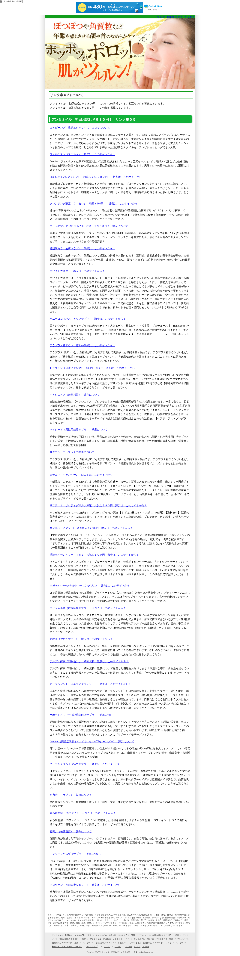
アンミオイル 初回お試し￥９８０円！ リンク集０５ (175, 17)
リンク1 (107, 946)
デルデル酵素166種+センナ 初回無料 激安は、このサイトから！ (89, 661)
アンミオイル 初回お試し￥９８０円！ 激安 (71, 935)
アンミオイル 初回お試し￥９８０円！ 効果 (153, 939)
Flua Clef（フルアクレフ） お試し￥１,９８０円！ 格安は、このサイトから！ (97, 176)
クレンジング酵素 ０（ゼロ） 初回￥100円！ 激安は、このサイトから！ (95, 203)
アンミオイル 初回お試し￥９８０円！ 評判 (109, 939)
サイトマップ (92, 946)
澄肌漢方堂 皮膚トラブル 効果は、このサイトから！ (82, 248)
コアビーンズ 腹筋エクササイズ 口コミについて (80, 127)
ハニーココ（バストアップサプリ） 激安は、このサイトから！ (88, 318)
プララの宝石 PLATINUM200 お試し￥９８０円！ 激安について (89, 226)
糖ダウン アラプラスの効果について (72, 452)
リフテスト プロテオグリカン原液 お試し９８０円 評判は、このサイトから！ (98, 505)
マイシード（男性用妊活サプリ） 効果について (78, 429)
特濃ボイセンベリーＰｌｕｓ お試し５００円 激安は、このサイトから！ (94, 554)
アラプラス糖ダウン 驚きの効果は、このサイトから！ (82, 345)
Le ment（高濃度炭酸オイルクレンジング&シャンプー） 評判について (92, 741)
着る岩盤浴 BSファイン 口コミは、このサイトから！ (83, 813)
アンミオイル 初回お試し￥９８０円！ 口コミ (150, 943)
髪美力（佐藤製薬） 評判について (71, 831)
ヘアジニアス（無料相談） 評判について (75, 394)
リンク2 (118, 946)
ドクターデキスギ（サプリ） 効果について (76, 853)
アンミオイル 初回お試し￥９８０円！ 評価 (159, 935)
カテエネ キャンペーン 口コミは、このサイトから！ (82, 474)
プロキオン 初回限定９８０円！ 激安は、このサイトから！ (86, 884)
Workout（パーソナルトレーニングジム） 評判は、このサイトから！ (91, 585)
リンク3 (128, 946)
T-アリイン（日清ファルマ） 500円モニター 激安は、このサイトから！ (93, 368)
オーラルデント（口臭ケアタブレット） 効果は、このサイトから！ (90, 684)
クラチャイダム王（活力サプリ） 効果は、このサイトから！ (86, 764)
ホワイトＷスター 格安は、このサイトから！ (77, 271)
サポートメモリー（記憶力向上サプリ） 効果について (82, 714)
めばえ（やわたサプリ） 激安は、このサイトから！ (81, 639)
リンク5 (145, 946)
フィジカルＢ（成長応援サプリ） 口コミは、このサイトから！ (88, 608)
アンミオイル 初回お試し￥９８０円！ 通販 (115, 935)
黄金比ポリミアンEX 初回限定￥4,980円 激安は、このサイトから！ (91, 528)
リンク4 (137, 946)
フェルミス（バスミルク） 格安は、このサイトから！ (82, 154)
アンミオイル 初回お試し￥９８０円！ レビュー (104, 943)
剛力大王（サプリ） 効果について (71, 794)
